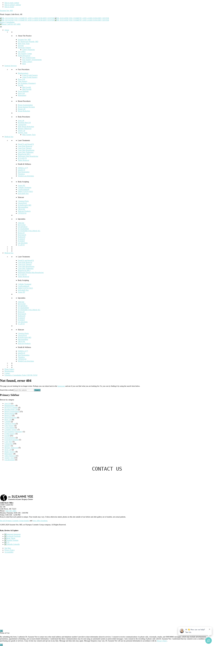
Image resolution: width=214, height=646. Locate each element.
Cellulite (7, 422)
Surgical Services (10, 66)
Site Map (7, 548)
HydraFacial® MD (24, 205)
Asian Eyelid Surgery (29, 77)
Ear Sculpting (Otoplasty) (27, 83)
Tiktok (12, 538)
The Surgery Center (25, 54)
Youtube (15, 540)
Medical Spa (8, 137)
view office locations (40, 521)
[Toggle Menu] (1, 26)
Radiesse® (21, 237)
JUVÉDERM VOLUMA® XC (29, 310)
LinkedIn (16, 544)
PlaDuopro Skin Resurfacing (28, 156)
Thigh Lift (21, 131)
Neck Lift (21, 93)
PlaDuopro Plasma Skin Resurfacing (31, 272)
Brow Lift (21, 79)
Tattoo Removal (23, 160)
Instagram (17, 534)
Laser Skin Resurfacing (26, 150)
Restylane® (22, 235)
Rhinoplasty (22, 95)
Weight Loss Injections (26, 176)
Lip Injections (23, 243)
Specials (21, 46)
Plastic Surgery (9, 452)
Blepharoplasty (23, 73)
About (6, 30)
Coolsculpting (9, 428)
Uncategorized (9, 460)
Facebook (17, 536)
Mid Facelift (26, 87)
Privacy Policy (9, 550)
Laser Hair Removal (25, 146)
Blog (24, 64)
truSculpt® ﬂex (23, 193)
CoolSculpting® (23, 189)
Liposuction (22, 125)
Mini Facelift (26, 89)
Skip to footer (9, 7)
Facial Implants (23, 91)
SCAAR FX (22, 158)
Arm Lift (21, 121)
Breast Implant (9, 413)
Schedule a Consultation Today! (20, 375)
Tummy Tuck (22, 133)
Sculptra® (21, 239)
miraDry (7, 446)
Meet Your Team (24, 44)
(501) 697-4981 (15, 24)
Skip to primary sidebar (12, 5)
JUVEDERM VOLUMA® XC (29, 231)
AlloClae (21, 223)
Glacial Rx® (22, 203)
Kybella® (21, 241)
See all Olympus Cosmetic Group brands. (14, 521)
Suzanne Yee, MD (6, 10)
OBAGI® (21, 209)
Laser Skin (8, 442)
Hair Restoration (23, 172)
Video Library (27, 62)
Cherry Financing (28, 50)
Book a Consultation (7, 22)
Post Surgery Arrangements (32, 60)
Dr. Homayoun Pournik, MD (28, 42)
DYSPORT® (22, 227)
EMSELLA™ (23, 168)
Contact (7, 373)
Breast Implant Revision (26, 107)
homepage (61, 386)
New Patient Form (28, 58)
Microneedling (23, 207)
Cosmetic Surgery (10, 430)
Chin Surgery (22, 81)
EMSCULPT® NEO (25, 191)
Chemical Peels (23, 201)
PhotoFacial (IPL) (24, 154)
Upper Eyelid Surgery (30, 75)
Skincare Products (24, 211)
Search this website (6, 390)
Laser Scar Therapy (25, 148)
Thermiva (21, 174)
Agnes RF (21, 185)
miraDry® (21, 170)
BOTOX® (22, 225)
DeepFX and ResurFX (26, 144)
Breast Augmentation (25, 105)
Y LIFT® (21, 245)
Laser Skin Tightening (25, 152)
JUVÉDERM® (23, 308)
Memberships (9, 371)
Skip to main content (11, 3)
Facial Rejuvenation (11, 440)
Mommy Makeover (24, 129)
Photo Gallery (9, 369)
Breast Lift (21, 109)
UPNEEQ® (22, 213)
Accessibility (8, 552)
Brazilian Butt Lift (24, 123)
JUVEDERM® (23, 229)
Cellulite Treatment (24, 187)
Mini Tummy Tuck (29, 135)
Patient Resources (24, 56)
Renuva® (21, 233)
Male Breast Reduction (26, 127)
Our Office (22, 52)
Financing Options (24, 48)
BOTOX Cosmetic (11, 407)
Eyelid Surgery (9, 434)
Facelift (20, 85)
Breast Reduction (24, 111)
